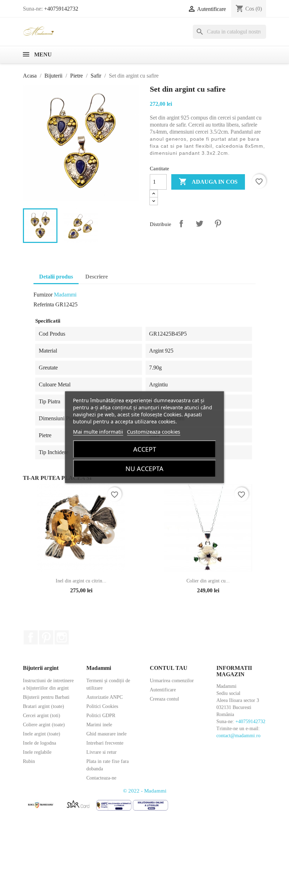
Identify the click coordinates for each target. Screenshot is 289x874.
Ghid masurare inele (106, 734)
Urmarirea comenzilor (172, 680)
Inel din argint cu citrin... (81, 580)
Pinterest (218, 223)
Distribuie (181, 223)
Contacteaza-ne (101, 778)
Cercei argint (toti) (41, 715)
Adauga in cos (208, 181)
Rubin (29, 761)
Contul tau (168, 668)
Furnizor (43, 295)
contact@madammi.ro (238, 735)
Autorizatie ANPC (104, 697)
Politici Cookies (102, 706)
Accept (144, 449)
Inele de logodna (39, 743)
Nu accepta (144, 468)
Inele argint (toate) (41, 734)
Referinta (43, 304)
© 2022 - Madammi (144, 791)
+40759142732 (61, 9)
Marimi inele (99, 724)
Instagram (62, 637)
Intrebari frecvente (104, 743)
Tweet (199, 223)
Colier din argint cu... (208, 580)
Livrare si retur (101, 752)
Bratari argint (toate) (43, 706)
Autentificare (163, 689)
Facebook (31, 637)
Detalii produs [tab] (56, 277)
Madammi (65, 295)
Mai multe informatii (98, 431)
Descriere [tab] (96, 277)
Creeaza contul (164, 699)
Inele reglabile (37, 752)
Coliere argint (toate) (44, 724)
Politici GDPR (100, 715)
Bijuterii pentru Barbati (46, 697)
